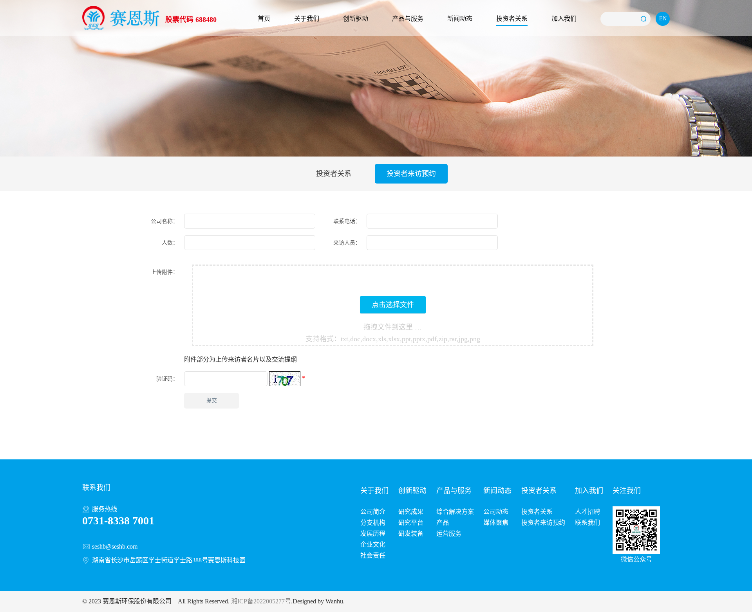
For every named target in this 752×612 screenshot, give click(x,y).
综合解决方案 (455, 511)
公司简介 (372, 511)
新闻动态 (459, 18)
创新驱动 (355, 18)
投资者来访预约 (411, 174)
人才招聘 (587, 511)
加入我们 (564, 18)
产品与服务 (407, 18)
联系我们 (587, 522)
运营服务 (448, 533)
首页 (264, 18)
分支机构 (372, 522)
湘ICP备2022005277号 (261, 601)
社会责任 (372, 555)
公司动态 (495, 511)
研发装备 (410, 533)
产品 (442, 522)
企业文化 (372, 544)
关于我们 (306, 18)
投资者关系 (512, 18)
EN (663, 19)
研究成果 (410, 511)
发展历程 (372, 533)
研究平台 (410, 522)
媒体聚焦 (495, 522)
